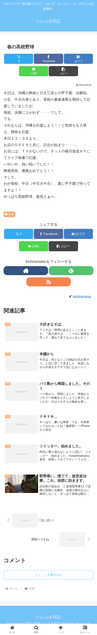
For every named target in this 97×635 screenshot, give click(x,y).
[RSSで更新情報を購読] (48, 281)
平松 (11, 214)
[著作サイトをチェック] (26, 270)
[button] (63, 71)
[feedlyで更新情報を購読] (71, 270)
